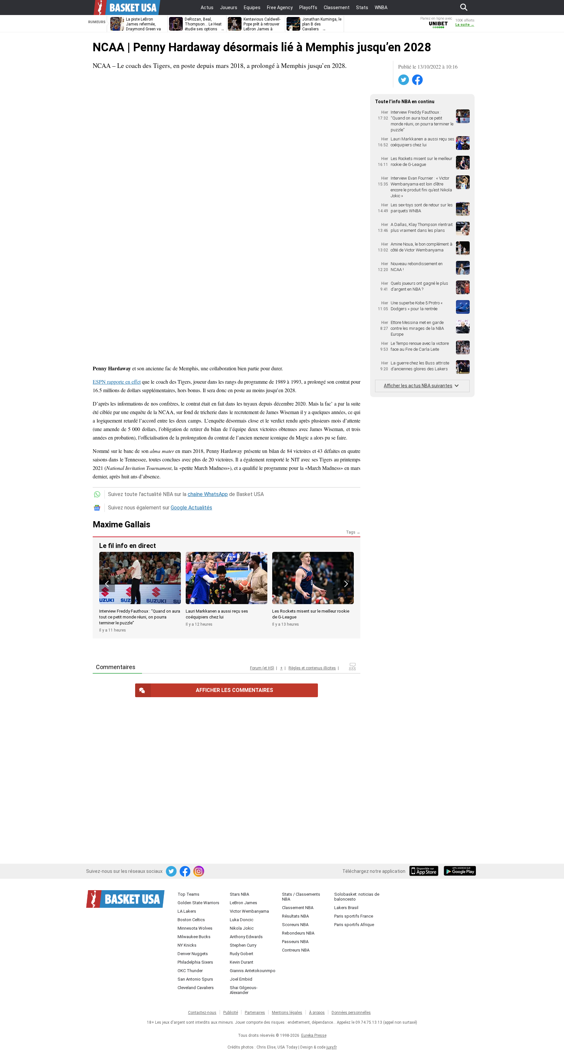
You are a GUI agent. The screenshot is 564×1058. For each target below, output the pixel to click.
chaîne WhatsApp (208, 494)
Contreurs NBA (295, 950)
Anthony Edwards (246, 936)
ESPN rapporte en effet (117, 381)
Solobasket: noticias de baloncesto (356, 897)
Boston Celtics (191, 919)
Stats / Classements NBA (301, 897)
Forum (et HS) (262, 668)
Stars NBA (239, 894)
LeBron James (243, 902)
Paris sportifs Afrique (354, 924)
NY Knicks (187, 945)
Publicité (230, 1012)
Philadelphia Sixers (195, 962)
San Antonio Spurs (195, 979)
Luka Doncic (241, 919)
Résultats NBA (295, 916)
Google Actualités (191, 508)
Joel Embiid (241, 979)
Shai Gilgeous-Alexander (244, 990)
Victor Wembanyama (249, 911)
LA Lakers (187, 911)
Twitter (404, 80)
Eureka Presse (313, 1035)
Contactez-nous (202, 1012)
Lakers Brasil (346, 907)
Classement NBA (297, 907)
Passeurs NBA (295, 941)
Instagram (199, 871)
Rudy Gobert (241, 953)
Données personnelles (351, 1012)
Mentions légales (287, 1012)
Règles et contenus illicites (312, 668)
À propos (317, 1012)
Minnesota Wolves (195, 928)
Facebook (418, 80)
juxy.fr (331, 1047)
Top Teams (188, 894)
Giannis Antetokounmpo (252, 970)
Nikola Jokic (242, 928)
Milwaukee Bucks (194, 936)
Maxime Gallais (121, 524)
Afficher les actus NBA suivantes (418, 385)
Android (459, 871)
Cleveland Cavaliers (196, 987)
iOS (425, 871)
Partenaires (255, 1012)
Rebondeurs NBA (298, 933)
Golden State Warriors (198, 902)
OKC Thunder (190, 970)
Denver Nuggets (193, 953)
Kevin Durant (241, 962)
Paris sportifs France (353, 916)
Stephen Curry (243, 945)
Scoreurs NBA (295, 924)
